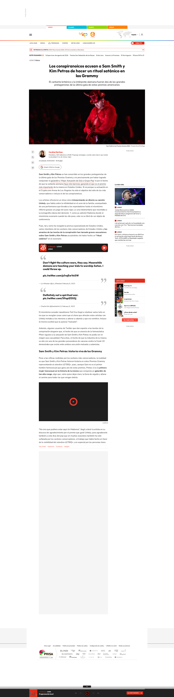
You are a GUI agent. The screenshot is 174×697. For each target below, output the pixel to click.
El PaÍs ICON (91, 656)
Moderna (72, 656)
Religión (66, 447)
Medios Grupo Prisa (46, 657)
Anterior (76, 693)
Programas (55, 43)
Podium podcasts (83, 656)
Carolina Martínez (56, 152)
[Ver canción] (120, 286)
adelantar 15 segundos (93, 693)
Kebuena (121, 653)
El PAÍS (64, 651)
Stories (99, 624)
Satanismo (51, 447)
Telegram (33, 167)
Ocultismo (59, 447)
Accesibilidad (56, 646)
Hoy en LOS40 (75, 43)
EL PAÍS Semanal (106, 653)
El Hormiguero (126, 55)
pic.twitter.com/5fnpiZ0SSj (59, 298)
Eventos (65, 43)
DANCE (91, 27)
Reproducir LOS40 (104, 248)
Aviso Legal (47, 646)
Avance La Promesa (112, 55)
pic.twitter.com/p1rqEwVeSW (61, 275)
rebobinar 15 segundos (80, 693)
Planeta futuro (113, 653)
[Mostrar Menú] (32, 34)
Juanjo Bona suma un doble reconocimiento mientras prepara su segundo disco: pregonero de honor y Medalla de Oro (128, 212)
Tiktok (79, 624)
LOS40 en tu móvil (111, 646)
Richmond (63, 656)
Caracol (122, 651)
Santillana (83, 651)
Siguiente (98, 693)
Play (87, 693)
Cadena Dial (99, 653)
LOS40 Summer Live (89, 43)
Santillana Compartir (94, 651)
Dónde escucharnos (124, 646)
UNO (77, 653)
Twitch (95, 624)
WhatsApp (33, 162)
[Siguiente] (144, 55)
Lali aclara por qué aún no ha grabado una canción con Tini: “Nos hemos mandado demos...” (129, 225)
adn (115, 651)
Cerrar (143, 50)
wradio (83, 653)
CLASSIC (71, 27)
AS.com (109, 651)
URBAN (111, 27)
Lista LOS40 (33, 43)
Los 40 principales (73, 651)
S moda (99, 656)
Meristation (118, 656)
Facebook (33, 152)
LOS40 (50, 27)
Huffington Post (67, 653)
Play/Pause (73, 402)
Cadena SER (102, 651)
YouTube (83, 624)
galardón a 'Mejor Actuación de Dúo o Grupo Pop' (72, 180)
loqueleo (108, 656)
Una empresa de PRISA (46, 652)
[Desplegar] (87, 686)
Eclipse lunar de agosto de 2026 (57, 55)
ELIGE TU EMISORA (134, 693)
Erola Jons (100, 55)
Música (42, 43)
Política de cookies (82, 646)
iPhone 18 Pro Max (139, 55)
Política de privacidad (69, 646)
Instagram (75, 624)
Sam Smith (42, 447)
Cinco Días (91, 653)
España (134, 35)
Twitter (33, 157)
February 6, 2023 (68, 283)
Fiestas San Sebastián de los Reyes (82, 55)
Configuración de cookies (97, 646)
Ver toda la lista (129, 320)
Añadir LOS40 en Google (52, 167)
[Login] (142, 34)
